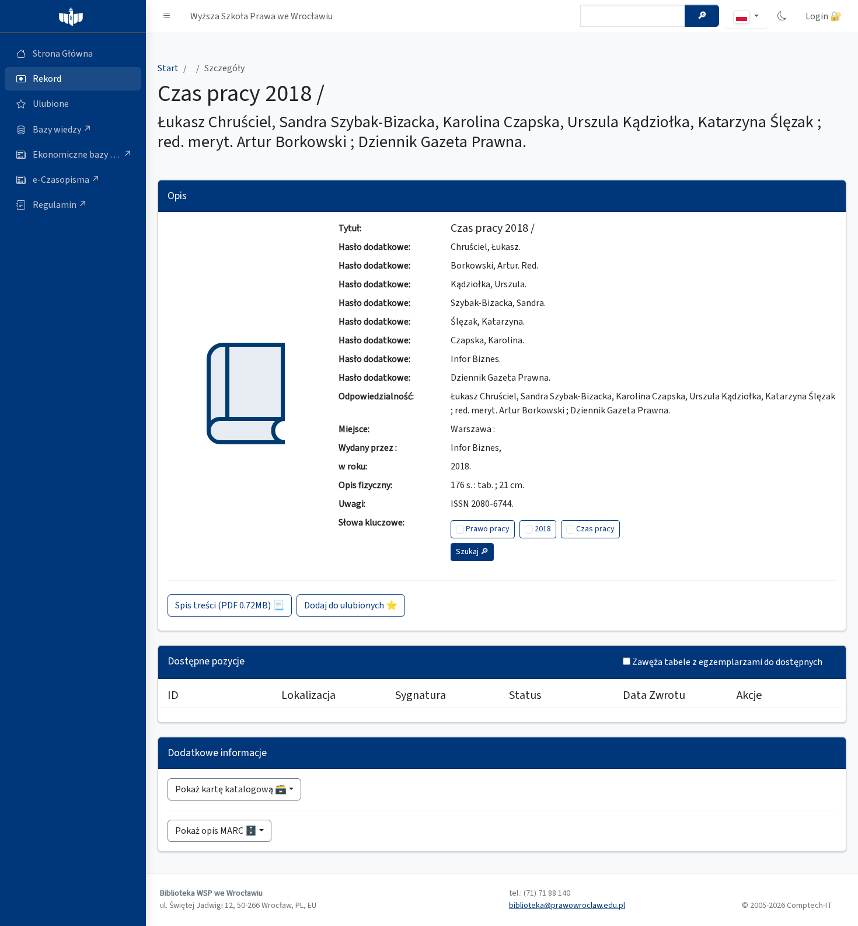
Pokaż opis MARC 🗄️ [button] (216, 830)
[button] (167, 16)
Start (168, 68)
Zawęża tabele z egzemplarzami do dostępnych (727, 662)
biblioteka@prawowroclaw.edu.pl (567, 905)
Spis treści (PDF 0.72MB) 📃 (229, 605)
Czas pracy (595, 529)
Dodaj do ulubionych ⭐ (350, 605)
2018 (543, 529)
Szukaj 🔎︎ (472, 552)
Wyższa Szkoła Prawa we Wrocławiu (261, 16)
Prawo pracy (488, 529)
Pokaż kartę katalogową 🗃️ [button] (231, 789)
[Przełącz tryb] (782, 16)
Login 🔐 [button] (823, 16)
